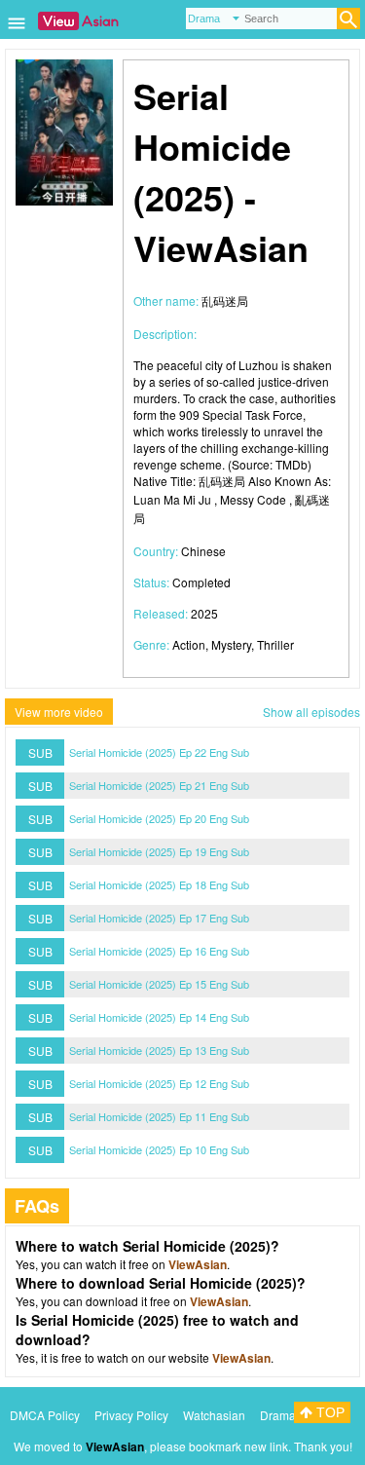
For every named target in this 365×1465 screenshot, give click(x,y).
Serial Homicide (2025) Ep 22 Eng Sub (159, 752)
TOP (328, 1412)
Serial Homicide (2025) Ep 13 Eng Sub (159, 1050)
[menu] (16, 29)
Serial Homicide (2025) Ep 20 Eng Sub (159, 818)
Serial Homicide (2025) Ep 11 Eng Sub (159, 1116)
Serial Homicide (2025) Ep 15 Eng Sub (159, 984)
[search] (348, 18)
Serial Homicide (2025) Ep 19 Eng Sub (159, 851)
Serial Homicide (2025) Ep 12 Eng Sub (159, 1083)
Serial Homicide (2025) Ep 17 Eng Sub (159, 917)
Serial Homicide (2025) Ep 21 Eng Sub (159, 785)
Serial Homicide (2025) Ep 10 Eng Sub (159, 1149)
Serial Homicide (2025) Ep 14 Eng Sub (159, 1017)
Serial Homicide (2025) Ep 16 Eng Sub (159, 950)
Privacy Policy (131, 1415)
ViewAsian (197, 1264)
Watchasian (214, 1415)
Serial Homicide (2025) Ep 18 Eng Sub (159, 884)
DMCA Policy (45, 1415)
